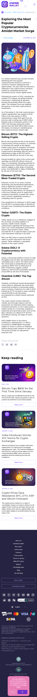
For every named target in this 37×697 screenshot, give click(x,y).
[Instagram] (33, 595)
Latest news (18, 549)
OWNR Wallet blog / (19, 12)
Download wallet (18, 544)
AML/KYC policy (18, 561)
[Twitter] (4, 595)
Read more (19, 405)
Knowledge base (18, 567)
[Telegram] (13, 595)
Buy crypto (18, 546)
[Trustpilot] (25, 600)
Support (18, 564)
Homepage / (8, 12)
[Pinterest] (9, 600)
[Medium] (23, 595)
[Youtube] (28, 595)
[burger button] (34, 4)
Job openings (18, 573)
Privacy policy (18, 555)
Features (18, 552)
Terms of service (18, 558)
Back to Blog (8, 38)
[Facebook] (8, 595)
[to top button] (33, 660)
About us (18, 541)
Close (13, 692)
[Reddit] (4, 600)
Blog (18, 570)
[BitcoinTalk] (18, 595)
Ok (22, 692)
